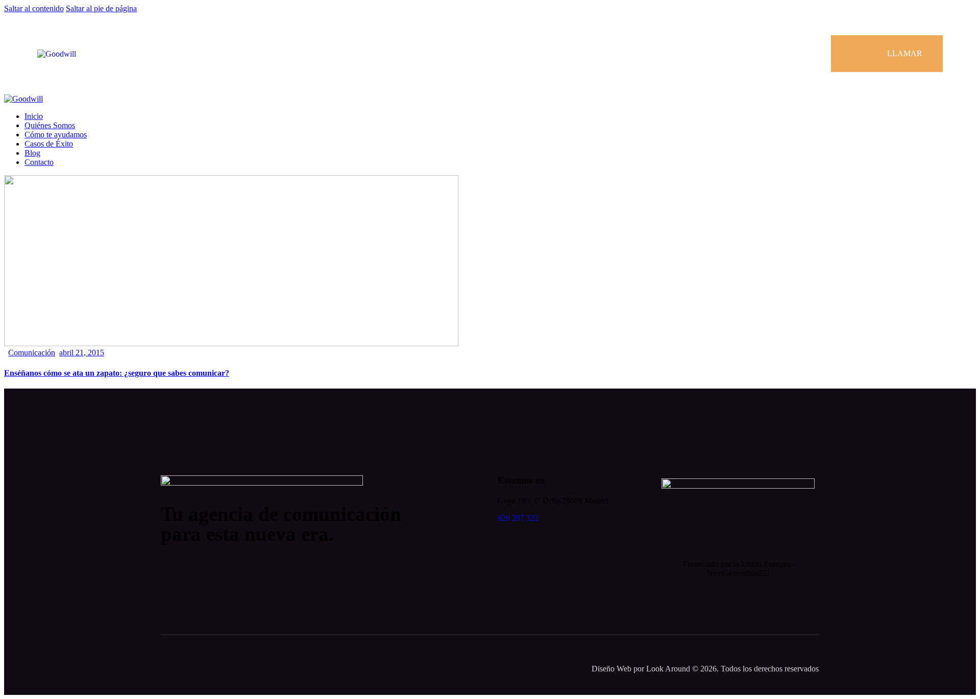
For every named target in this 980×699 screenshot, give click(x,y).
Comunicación (31, 352)
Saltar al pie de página (101, 8)
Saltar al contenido (34, 8)
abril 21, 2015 (81, 352)
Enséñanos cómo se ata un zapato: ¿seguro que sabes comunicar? (116, 373)
